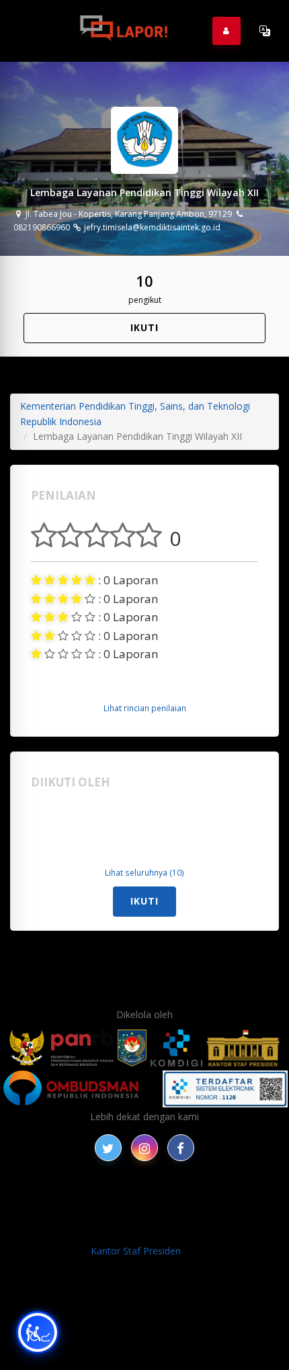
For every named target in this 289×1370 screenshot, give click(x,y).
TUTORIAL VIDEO (108, 1229)
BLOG (159, 1198)
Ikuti (144, 327)
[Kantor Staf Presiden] (243, 1048)
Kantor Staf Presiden (136, 1250)
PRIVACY (63, 1198)
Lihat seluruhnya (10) (144, 872)
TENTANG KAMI (206, 1213)
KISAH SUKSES (213, 1198)
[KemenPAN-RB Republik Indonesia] (61, 1048)
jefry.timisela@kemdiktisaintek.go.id (151, 227)
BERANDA (114, 1198)
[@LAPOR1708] (108, 1147)
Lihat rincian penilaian (145, 707)
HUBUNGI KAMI (192, 1229)
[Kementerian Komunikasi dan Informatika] (177, 1048)
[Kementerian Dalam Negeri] (132, 1048)
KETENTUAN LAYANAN (106, 1213)
